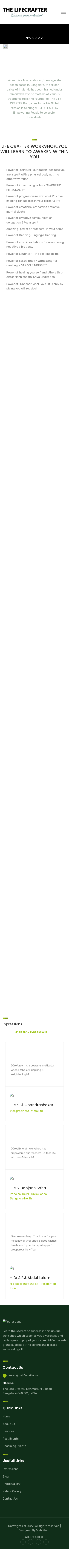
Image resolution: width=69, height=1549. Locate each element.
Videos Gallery (12, 1491)
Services (8, 1431)
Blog (6, 1476)
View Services (34, 367)
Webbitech (43, 1530)
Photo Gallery (12, 1484)
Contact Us (10, 1498)
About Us (9, 1424)
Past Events (11, 1438)
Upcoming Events (14, 1446)
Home (6, 1416)
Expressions (10, 1469)
